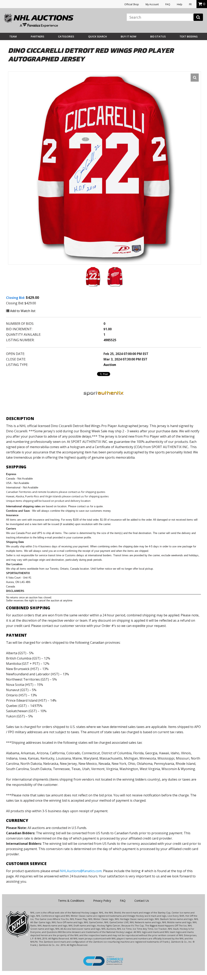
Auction (110, 364)
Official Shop (131, 4)
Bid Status (158, 36)
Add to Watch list (22, 311)
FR (190, 4)
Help (179, 4)
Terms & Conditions (71, 901)
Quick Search (97, 36)
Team (13, 36)
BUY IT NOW (128, 36)
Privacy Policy (102, 901)
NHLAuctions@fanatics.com (81, 871)
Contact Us (141, 901)
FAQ (167, 4)
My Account (152, 4)
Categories (66, 36)
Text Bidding (189, 36)
